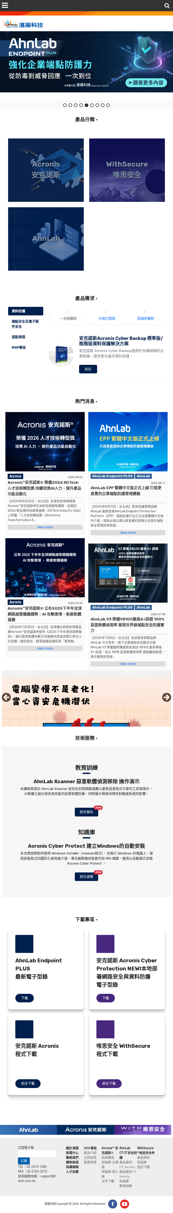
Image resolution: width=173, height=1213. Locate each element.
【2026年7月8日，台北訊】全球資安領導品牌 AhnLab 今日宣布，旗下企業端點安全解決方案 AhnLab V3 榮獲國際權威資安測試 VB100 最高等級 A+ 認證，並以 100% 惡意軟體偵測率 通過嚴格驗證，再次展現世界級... (128, 647)
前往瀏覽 (89, 875)
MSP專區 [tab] (19, 348)
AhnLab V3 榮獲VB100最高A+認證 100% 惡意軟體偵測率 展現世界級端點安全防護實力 (127, 625)
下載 (24, 998)
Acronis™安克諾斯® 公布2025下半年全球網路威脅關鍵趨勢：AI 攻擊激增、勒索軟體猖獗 (45, 614)
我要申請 (90, 1162)
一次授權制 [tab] (68, 319)
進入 (45, 199)
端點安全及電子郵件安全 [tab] (25, 324)
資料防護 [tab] (18, 311)
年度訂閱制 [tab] (106, 319)
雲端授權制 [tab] (145, 319)
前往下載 (28, 1083)
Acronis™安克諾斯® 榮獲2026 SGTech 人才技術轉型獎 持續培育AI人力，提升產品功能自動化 (44, 488)
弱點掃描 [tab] (18, 337)
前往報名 (89, 811)
